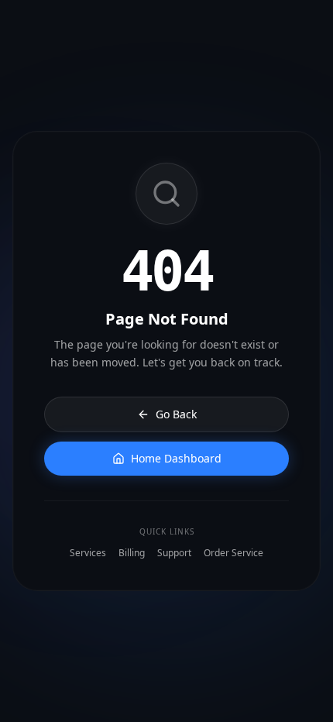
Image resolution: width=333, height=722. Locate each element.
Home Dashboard (176, 458)
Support (174, 553)
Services (88, 553)
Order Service (233, 553)
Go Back (176, 414)
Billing (131, 553)
